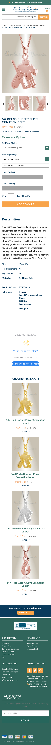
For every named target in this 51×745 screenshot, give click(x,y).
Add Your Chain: (9, 143)
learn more (24, 613)
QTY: (4, 196)
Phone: (30, 679)
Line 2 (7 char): (8, 183)
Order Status (32, 646)
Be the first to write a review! (25, 364)
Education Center (8, 652)
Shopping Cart (32, 643)
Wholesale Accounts (9, 680)
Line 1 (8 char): (8, 172)
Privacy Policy (7, 646)
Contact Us (6, 674)
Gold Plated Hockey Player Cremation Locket (25, 476)
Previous (3, 104)
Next (47, 104)
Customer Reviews (9, 654)
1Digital (31, 741)
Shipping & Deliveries (10, 669)
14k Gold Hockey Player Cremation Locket (25, 421)
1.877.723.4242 (36, 2)
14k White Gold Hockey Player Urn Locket (25, 530)
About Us (5, 643)
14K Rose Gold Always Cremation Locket (25, 584)
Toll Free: (30, 681)
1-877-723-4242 (39, 679)
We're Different (8, 677)
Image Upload (32, 649)
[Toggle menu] (4, 9)
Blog (3, 657)
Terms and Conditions (10, 649)
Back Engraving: (9, 154)
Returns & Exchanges (10, 672)
